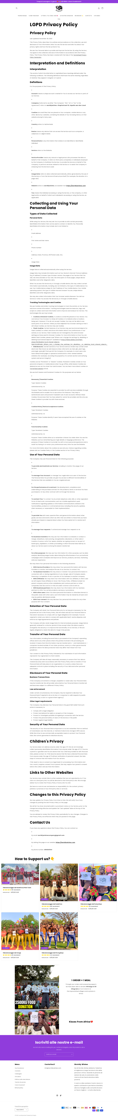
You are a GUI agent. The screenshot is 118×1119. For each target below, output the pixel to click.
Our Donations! (19, 1068)
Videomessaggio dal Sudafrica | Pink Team (17, 887)
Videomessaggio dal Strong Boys (53, 953)
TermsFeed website (36, 369)
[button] (16, 8)
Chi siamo (18, 1076)
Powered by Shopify (31, 1115)
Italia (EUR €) (20, 1109)
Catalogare (18, 1074)
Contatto (17, 1071)
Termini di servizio (20, 1082)
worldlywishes (22, 1115)
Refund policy (19, 1088)
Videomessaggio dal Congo (12, 953)
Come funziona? (20, 1085)
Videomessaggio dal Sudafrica (52, 904)
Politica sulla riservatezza (22, 1079)
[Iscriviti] (71, 1054)
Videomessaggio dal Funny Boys (91, 904)
